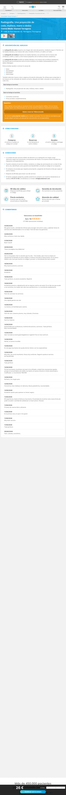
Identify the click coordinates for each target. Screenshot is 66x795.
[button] (49, 788)
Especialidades (8, 10)
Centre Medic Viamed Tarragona (16, 29)
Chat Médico (41, 10)
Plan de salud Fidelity (57, 10)
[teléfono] (12, 7)
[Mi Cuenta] (5, 7)
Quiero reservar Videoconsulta (33, 112)
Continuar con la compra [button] (33, 792)
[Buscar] (59, 7)
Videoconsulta (25, 10)
